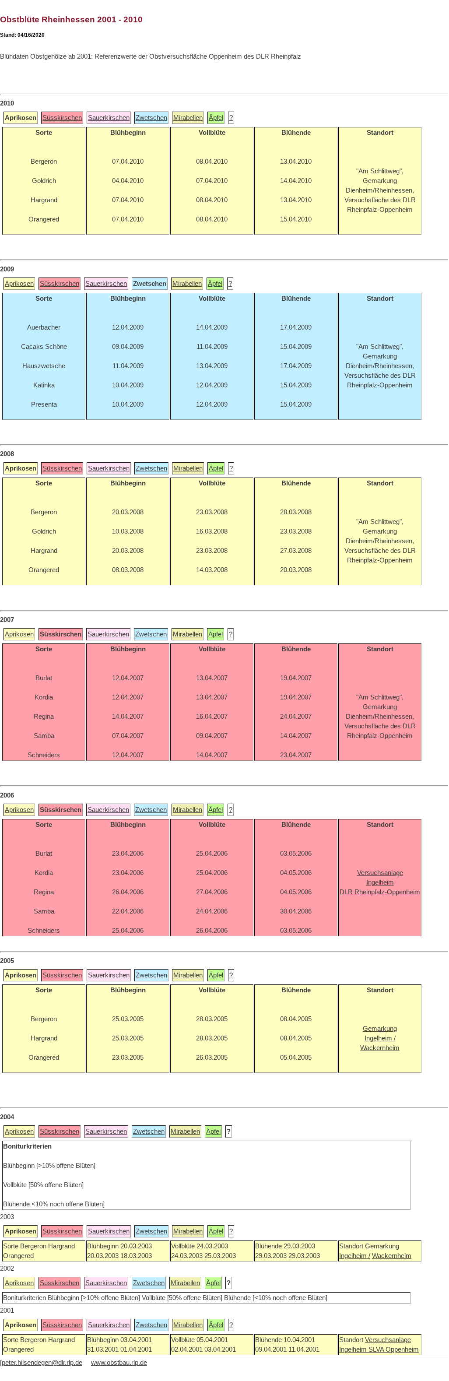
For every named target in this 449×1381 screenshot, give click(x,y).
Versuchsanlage (388, 1339)
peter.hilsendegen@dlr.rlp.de (42, 1362)
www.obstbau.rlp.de (119, 1362)
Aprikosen (19, 283)
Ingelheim (353, 1349)
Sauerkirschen (109, 117)
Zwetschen (151, 117)
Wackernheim (391, 1255)
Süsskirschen (62, 117)
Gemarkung (382, 1246)
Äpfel (216, 117)
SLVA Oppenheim (393, 1349)
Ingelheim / (354, 1255)
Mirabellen (188, 117)
